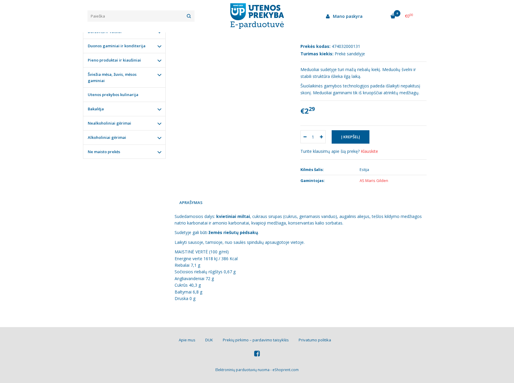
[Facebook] (257, 354)
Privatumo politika (315, 340)
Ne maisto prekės (104, 151)
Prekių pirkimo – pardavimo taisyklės (256, 340)
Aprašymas (191, 202)
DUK (209, 340)
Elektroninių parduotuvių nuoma (242, 369)
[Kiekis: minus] (304, 136)
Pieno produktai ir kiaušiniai (114, 60)
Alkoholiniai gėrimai (107, 137)
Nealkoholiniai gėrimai (109, 123)
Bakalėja (96, 109)
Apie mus (187, 340)
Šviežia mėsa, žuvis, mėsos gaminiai (112, 77)
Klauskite (369, 151)
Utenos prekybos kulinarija (113, 94)
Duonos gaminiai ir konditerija (116, 45)
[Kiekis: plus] (321, 136)
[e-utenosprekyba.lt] (257, 16)
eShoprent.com (285, 369)
